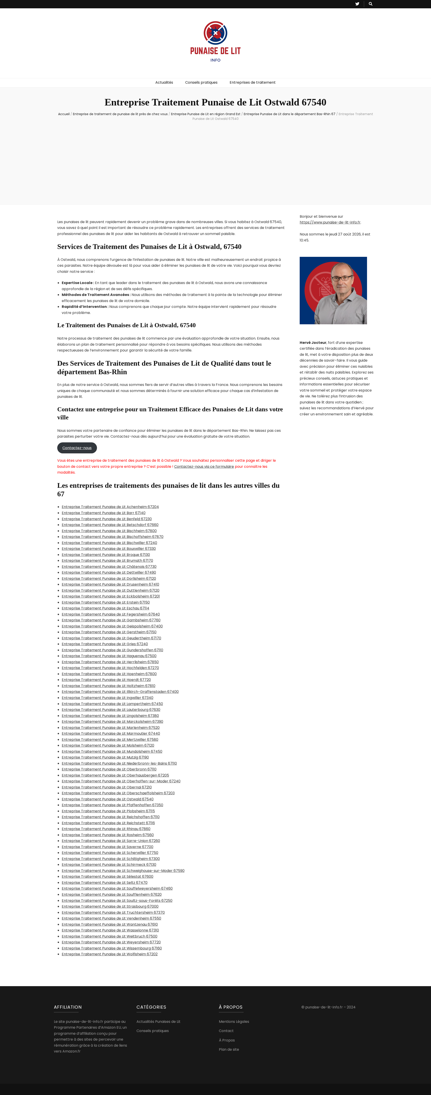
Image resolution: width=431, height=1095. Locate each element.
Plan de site (229, 1049)
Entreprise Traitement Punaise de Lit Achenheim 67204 (110, 506)
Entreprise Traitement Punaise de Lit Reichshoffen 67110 (111, 817)
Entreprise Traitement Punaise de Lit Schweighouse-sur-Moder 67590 (123, 870)
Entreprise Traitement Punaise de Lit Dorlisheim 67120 (109, 578)
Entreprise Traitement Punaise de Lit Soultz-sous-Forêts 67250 (117, 900)
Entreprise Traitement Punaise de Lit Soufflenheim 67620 (112, 894)
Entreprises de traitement (253, 82)
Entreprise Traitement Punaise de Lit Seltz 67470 (104, 882)
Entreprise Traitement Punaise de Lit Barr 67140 (103, 512)
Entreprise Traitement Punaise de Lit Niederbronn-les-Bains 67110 (119, 763)
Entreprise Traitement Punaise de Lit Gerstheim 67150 (109, 632)
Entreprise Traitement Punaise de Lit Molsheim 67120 (108, 745)
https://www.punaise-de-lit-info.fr (330, 222)
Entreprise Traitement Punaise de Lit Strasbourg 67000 (110, 906)
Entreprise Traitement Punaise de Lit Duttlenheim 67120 (110, 590)
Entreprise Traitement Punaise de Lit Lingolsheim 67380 (110, 715)
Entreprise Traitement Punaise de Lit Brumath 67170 (107, 560)
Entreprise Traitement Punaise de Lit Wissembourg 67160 (112, 948)
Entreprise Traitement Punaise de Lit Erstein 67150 (106, 602)
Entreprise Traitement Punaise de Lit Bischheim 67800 (109, 530)
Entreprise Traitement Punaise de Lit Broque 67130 (106, 554)
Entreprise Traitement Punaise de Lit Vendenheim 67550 (111, 918)
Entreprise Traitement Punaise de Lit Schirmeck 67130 (109, 864)
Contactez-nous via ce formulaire (204, 466)
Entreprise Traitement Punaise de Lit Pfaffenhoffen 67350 (112, 805)
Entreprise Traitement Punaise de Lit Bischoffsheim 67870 (112, 536)
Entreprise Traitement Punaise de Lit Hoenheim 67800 (109, 673)
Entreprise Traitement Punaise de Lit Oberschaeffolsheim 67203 (118, 793)
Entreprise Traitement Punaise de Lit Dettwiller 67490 (109, 572)
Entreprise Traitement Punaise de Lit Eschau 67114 (105, 608)
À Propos (227, 1040)
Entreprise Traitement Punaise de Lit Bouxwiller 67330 (109, 548)
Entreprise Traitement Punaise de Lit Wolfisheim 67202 (110, 954)
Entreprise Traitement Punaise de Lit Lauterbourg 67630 (111, 709)
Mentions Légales (234, 1021)
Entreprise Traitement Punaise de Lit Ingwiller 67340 (107, 697)
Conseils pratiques (201, 82)
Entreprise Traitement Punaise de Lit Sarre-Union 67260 (111, 840)
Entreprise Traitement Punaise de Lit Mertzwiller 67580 (110, 739)
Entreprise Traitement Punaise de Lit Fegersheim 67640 (111, 614)
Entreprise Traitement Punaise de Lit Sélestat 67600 (107, 876)
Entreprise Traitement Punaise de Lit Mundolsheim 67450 (112, 751)
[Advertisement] (215, 161)
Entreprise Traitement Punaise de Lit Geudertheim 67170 (111, 638)
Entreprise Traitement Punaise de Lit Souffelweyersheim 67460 (117, 888)
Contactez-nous (77, 447)
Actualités (164, 82)
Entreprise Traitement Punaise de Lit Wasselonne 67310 (110, 930)
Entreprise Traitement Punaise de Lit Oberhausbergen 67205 (115, 775)
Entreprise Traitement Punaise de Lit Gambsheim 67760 (111, 620)
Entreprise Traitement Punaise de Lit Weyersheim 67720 (111, 942)
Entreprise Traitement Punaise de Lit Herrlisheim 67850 (110, 662)
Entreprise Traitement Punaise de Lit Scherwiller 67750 (110, 852)
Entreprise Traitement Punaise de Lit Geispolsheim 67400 (112, 626)
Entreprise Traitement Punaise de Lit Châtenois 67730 (109, 566)
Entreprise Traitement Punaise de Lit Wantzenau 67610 (110, 924)
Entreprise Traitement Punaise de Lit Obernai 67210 (107, 787)
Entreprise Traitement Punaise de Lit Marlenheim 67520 (111, 727)
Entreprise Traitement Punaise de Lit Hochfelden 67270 (110, 667)
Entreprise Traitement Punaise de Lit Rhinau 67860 (106, 828)
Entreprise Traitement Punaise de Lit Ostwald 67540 (108, 799)
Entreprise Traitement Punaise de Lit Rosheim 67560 (108, 834)
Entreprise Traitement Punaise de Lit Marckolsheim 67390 (112, 721)
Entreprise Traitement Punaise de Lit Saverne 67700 (107, 846)
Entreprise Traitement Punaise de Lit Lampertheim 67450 (112, 703)
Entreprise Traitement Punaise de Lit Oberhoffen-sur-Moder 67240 (121, 781)
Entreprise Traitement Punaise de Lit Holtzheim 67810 (108, 685)
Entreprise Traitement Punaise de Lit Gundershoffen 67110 (112, 650)
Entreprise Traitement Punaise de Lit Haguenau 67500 (109, 655)
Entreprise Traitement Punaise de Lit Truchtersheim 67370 (113, 912)
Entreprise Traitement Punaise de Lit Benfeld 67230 (107, 519)
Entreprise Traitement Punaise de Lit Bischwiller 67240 (109, 542)
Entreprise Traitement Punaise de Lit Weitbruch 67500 (109, 936)
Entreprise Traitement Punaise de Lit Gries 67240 (105, 644)
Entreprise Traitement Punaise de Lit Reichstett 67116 (108, 823)
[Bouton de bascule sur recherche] (370, 4)
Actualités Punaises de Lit (158, 1021)
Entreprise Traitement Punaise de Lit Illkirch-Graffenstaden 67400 (120, 691)
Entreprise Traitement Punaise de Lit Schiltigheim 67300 (111, 858)
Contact (226, 1030)
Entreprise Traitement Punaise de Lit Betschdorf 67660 (110, 524)
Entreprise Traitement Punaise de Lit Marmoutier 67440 (111, 733)
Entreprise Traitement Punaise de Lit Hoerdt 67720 (106, 679)
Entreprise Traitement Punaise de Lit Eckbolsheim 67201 (111, 596)
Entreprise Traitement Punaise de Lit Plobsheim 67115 (108, 811)
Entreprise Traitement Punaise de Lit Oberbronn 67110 (109, 769)
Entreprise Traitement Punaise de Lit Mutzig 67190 (105, 757)
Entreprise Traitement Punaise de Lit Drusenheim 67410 (110, 584)
